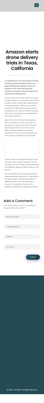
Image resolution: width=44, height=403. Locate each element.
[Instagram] (22, 383)
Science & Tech (29, 75)
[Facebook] (17, 383)
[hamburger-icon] (36, 5)
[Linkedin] (27, 383)
